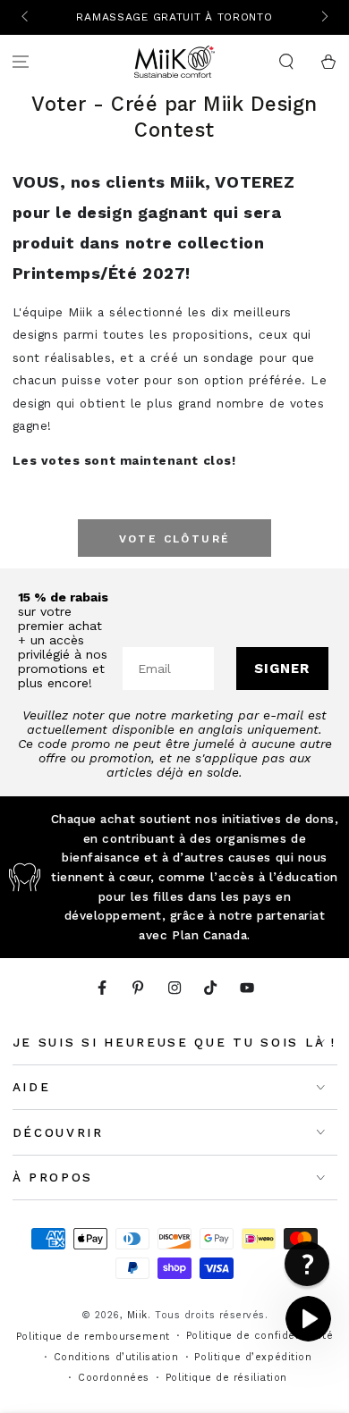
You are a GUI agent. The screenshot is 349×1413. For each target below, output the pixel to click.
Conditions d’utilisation (116, 1357)
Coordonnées (113, 1378)
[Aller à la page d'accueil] (174, 62)
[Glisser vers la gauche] (26, 18)
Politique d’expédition (252, 1357)
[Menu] (21, 62)
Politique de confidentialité (259, 1336)
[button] (286, 62)
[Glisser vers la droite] (323, 18)
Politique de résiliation (226, 1378)
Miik (137, 1315)
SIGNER (282, 668)
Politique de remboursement (93, 1336)
